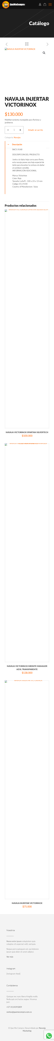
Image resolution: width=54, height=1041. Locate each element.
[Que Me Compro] (13, 4)
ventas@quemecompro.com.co (19, 1012)
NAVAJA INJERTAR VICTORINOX (27, 903)
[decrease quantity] (8, 130)
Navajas (17, 137)
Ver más (9, 957)
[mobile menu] (50, 4)
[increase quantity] (20, 130)
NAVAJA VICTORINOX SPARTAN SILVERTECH (27, 432)
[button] (44, 53)
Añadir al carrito (35, 130)
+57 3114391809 (14, 1007)
